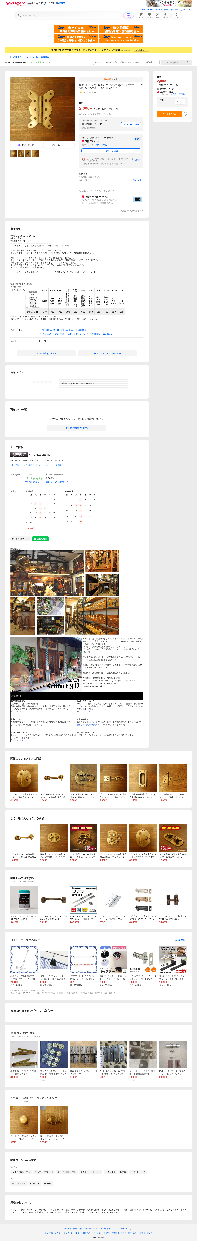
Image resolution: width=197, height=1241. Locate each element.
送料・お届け (29, 465)
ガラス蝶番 (110, 1172)
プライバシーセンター (72, 1233)
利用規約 (86, 1233)
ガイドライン (97, 1233)
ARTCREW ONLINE (14, 57)
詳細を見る (138, 180)
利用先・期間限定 (101, 145)
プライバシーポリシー (53, 1233)
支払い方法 (14, 465)
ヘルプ (189, 9)
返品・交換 (43, 465)
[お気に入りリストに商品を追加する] (185, 114)
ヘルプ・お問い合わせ (129, 1233)
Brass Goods (32, 57)
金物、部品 (59, 334)
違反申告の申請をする (133, 211)
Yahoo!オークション (109, 1228)
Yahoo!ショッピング (73, 1228)
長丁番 (123, 1172)
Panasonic (35, 1183)
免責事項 (107, 1233)
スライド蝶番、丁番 (21, 1172)
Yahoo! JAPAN (146, 9)
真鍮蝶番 (45, 57)
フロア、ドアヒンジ (44, 1172)
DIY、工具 (46, 334)
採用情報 (115, 1233)
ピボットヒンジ (138, 1172)
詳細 (137, 160)
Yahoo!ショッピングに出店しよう (170, 9)
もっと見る (180, 940)
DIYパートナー (19, 1183)
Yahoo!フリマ (127, 1228)
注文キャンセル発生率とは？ (57, 482)
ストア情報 (56, 465)
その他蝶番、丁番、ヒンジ (101, 334)
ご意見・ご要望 (146, 1233)
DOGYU (48, 1183)
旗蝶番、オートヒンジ (90, 1172)
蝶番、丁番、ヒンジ (77, 334)
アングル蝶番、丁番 (67, 1172)
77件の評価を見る (32, 482)
